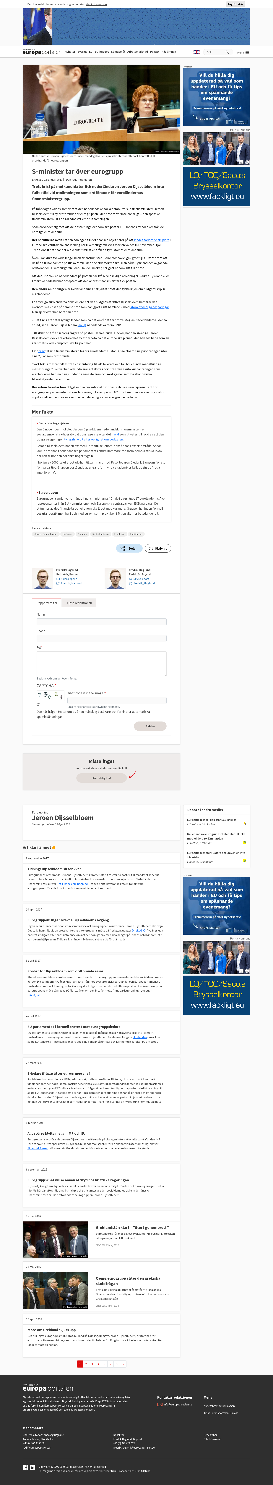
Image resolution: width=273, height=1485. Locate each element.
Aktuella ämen (227, 1406)
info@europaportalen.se (178, 1404)
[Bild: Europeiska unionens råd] (55, 1239)
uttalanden (140, 1037)
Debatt (154, 51)
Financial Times (37, 1148)
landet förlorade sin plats (151, 240)
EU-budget (102, 51)
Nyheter (70, 51)
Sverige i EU (85, 51)
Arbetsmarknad (137, 51)
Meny (240, 52)
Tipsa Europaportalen (216, 1413)
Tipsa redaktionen (79, 603)
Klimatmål (118, 51)
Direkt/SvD (139, 930)
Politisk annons (240, 130)
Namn (41, 614)
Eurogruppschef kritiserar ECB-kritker (211, 819)
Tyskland (67, 534)
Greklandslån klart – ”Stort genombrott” (132, 1227)
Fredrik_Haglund (71, 583)
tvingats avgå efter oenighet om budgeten (93, 439)
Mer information (96, 4)
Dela (132, 548)
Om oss (234, 1413)
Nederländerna (100, 534)
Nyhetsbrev (210, 1406)
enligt (82, 325)
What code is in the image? (86, 693)
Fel (39, 647)
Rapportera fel (47, 603)
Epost (41, 631)
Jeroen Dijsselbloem (45, 534)
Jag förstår (235, 4)
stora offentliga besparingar (149, 307)
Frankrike (119, 534)
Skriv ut (161, 548)
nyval (115, 434)
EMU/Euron (136, 534)
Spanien (82, 534)
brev (41, 351)
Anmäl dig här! (101, 778)
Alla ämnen (169, 51)
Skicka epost (69, 579)
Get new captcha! (38, 704)
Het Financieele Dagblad (72, 884)
